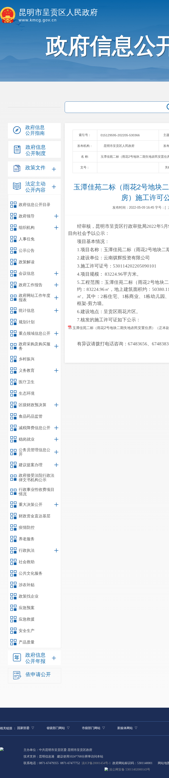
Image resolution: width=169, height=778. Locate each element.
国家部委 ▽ (25, 728)
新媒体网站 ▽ (127, 728)
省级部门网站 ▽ (58, 728)
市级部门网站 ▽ (93, 728)
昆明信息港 (46, 756)
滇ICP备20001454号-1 (96, 763)
